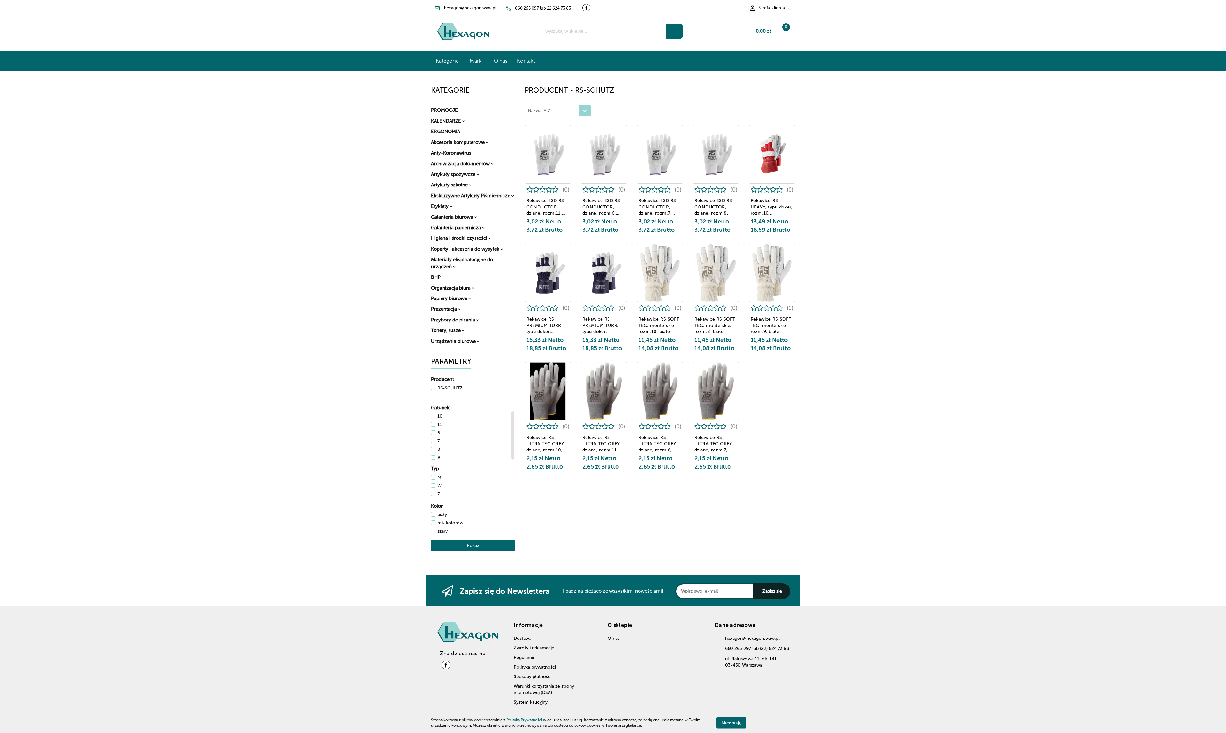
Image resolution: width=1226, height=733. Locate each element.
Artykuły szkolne (450, 185)
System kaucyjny (531, 702)
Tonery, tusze (446, 330)
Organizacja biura (451, 288)
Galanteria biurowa (452, 217)
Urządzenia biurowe (454, 341)
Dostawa (522, 638)
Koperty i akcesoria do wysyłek (466, 249)
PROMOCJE (444, 110)
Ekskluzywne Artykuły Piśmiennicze (471, 196)
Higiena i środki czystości (459, 238)
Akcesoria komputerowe (458, 142)
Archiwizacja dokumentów (461, 164)
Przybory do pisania (453, 320)
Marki (477, 61)
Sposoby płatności (532, 676)
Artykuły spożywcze (454, 174)
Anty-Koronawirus (451, 153)
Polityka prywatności (535, 667)
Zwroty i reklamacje (534, 648)
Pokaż (473, 545)
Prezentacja (444, 309)
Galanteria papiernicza (456, 227)
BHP (436, 277)
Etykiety (440, 206)
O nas (500, 61)
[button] (735, 628)
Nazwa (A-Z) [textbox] (540, 110)
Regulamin (524, 657)
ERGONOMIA (445, 131)
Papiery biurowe (449, 298)
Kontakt (526, 61)
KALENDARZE (446, 121)
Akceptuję (731, 722)
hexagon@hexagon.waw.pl (752, 638)
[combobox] (558, 110)
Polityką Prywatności (524, 720)
